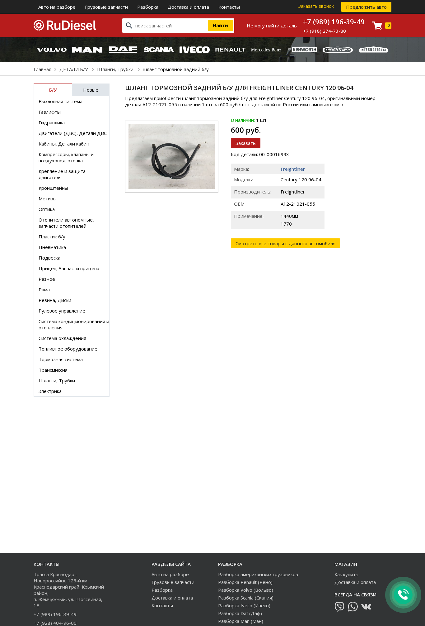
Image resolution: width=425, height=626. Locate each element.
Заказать (246, 143)
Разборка (147, 7)
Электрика (50, 391)
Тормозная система (61, 359)
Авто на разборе (57, 7)
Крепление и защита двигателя (62, 174)
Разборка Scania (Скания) (245, 598)
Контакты (229, 7)
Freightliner (293, 169)
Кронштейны (53, 188)
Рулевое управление (62, 311)
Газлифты (50, 112)
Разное (47, 279)
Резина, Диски (55, 300)
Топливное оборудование (68, 349)
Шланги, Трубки (116, 69)
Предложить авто (366, 7)
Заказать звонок (316, 6)
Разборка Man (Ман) (240, 621)
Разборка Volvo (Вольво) (245, 590)
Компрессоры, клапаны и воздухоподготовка (66, 157)
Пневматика (52, 247)
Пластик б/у (52, 236)
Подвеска (49, 258)
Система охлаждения (62, 338)
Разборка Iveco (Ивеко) (244, 605)
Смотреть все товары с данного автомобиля (285, 243)
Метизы (48, 198)
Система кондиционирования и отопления (74, 324)
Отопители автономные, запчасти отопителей (66, 223)
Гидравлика (52, 122)
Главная (42, 69)
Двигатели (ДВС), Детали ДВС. (73, 133)
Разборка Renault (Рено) (245, 582)
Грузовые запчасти (106, 7)
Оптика (47, 209)
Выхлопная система (60, 101)
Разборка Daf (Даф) (240, 613)
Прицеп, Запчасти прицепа (69, 268)
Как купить (346, 574)
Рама (44, 289)
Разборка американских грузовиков (258, 574)
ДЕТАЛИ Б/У (74, 69)
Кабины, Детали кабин (64, 144)
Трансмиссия (53, 370)
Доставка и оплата (188, 7)
